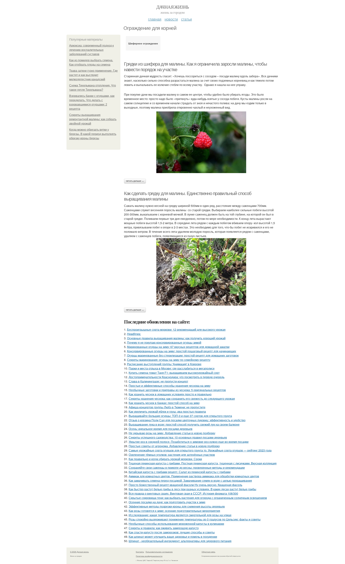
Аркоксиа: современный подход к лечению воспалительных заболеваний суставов (91, 50)
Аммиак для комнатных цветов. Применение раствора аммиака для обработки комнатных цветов (194, 476)
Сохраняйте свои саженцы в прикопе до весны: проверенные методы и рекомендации (187, 468)
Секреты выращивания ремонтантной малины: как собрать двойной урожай (92, 119)
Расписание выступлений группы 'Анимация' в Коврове (164, 364)
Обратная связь (208, 552)
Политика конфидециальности (149, 556)
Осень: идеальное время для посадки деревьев (160, 429)
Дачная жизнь (172, 7)
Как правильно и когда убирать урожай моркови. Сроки (165, 459)
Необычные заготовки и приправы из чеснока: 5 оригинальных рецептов (177, 390)
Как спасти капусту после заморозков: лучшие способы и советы (172, 532)
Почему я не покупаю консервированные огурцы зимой (164, 342)
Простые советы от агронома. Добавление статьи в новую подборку (174, 446)
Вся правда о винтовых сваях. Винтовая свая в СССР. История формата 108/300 (183, 493)
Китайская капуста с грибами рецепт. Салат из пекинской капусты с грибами (180, 472)
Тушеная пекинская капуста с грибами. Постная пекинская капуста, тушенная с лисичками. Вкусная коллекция (203, 463)
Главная (154, 19)
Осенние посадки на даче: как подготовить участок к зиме (167, 502)
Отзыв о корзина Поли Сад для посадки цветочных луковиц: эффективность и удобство (187, 420)
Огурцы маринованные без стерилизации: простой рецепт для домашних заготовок (183, 355)
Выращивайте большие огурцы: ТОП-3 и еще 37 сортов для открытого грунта (180, 416)
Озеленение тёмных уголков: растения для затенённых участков (172, 455)
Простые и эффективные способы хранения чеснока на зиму (169, 386)
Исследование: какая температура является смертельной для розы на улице (180, 515)
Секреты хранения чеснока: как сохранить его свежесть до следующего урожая (182, 398)
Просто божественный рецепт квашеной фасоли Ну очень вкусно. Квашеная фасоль (185, 485)
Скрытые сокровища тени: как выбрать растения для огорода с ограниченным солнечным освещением (198, 498)
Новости (171, 19)
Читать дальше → (135, 181)
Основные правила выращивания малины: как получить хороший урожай (176, 338)
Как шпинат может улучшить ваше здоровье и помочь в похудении (173, 537)
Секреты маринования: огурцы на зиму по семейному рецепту (168, 360)
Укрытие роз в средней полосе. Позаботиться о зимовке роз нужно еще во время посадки (189, 442)
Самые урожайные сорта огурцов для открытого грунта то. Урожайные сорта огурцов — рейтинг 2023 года (200, 450)
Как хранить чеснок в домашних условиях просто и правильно (170, 394)
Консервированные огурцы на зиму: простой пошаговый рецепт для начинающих (181, 351)
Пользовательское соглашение (159, 552)
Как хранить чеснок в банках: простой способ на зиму (164, 403)
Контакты (140, 552)
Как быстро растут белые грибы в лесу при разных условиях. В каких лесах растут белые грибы (192, 489)
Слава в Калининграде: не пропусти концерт (158, 381)
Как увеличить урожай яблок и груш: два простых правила (167, 411)
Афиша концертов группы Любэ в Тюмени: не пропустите (167, 407)
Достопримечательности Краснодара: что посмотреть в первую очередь (176, 377)
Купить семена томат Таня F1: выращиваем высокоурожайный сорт (174, 373)
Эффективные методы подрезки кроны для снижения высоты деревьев (177, 506)
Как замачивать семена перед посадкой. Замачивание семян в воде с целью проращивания (190, 480)
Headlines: (134, 334)
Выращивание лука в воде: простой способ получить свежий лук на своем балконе (184, 424)
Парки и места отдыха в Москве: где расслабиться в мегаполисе (172, 368)
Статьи (186, 19)
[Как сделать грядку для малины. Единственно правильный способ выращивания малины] (201, 272)
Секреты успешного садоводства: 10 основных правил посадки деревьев (178, 437)
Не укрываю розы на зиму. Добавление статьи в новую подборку (172, 433)
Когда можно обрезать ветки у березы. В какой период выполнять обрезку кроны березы (92, 134)
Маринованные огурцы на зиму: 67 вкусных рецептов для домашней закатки (178, 347)
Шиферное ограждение (143, 43)
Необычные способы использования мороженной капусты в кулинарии (176, 524)
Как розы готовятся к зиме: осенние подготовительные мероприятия (174, 511)
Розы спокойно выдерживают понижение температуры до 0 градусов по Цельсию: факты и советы (195, 519)
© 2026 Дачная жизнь (79, 552)
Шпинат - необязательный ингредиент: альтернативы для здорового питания (180, 541)
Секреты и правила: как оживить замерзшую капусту (164, 528)
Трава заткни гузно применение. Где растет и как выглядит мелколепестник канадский (93, 75)
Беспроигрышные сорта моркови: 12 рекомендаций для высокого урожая (176, 329)
